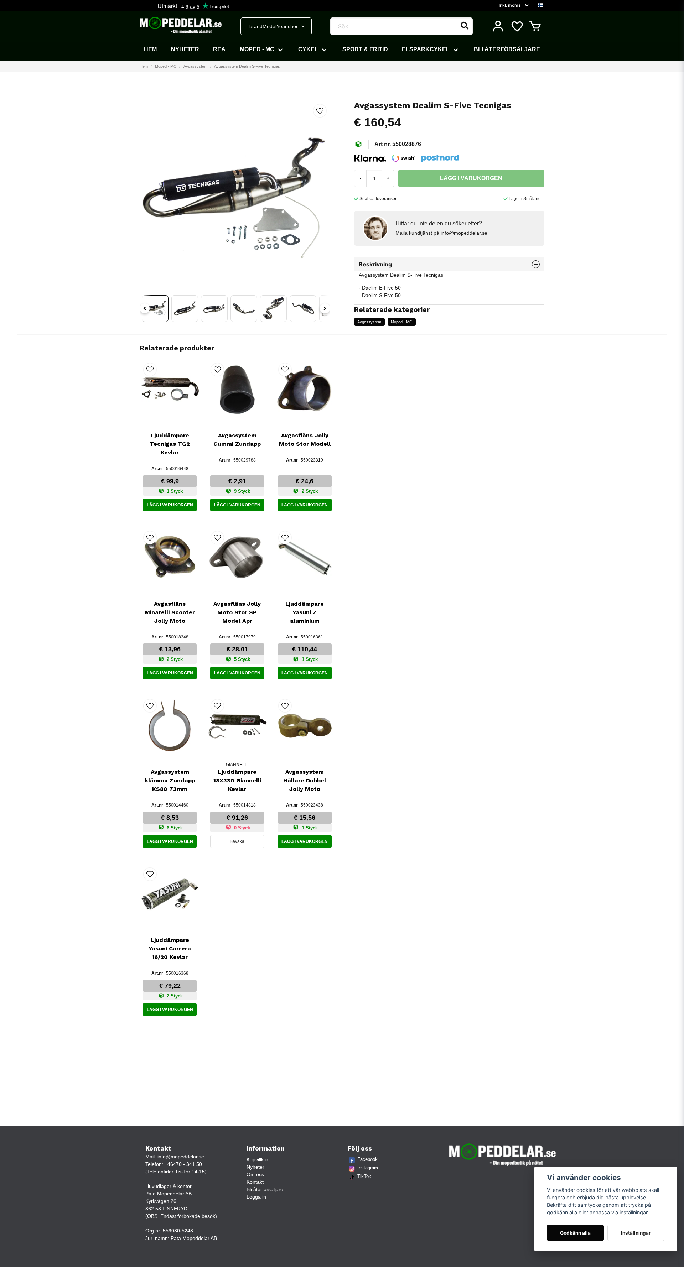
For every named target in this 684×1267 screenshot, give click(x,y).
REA (219, 49)
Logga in (256, 1197)
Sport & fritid (365, 49)
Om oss (255, 1174)
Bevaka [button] (237, 841)
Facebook (367, 1159)
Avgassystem (195, 66)
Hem (150, 49)
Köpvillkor (257, 1159)
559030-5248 (178, 1231)
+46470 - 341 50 (183, 1164)
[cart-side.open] (535, 26)
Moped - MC (257, 49)
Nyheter (185, 49)
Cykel (308, 49)
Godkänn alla (575, 1233)
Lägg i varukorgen (170, 504)
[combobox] (276, 26)
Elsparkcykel (426, 49)
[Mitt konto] (498, 26)
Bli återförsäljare (507, 49)
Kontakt (255, 1182)
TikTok (364, 1176)
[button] (540, 5)
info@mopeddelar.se (464, 233)
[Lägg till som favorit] (516, 26)
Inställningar (636, 1233)
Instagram (367, 1167)
